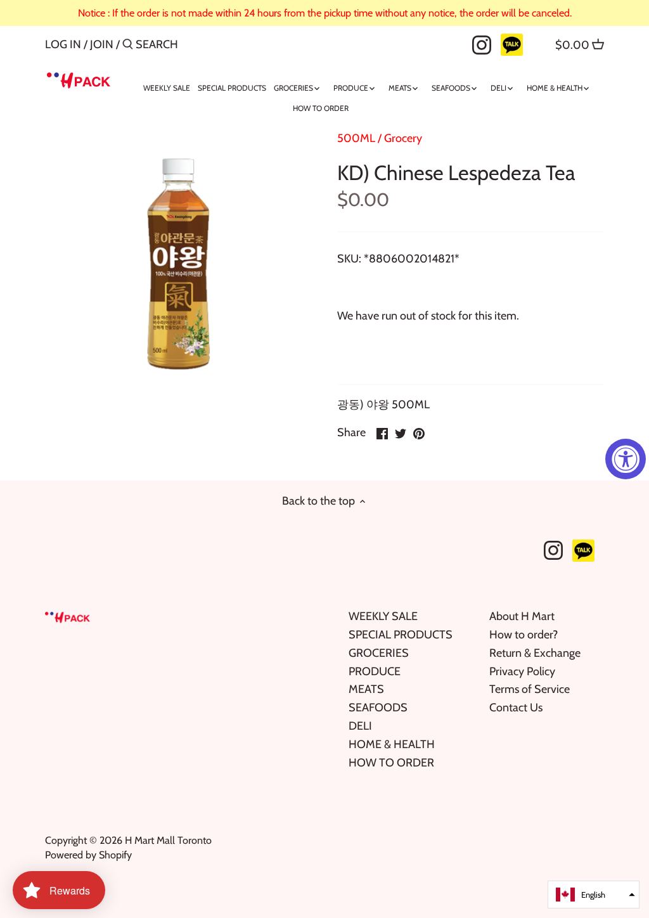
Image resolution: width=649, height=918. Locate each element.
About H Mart (522, 616)
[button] (593, 894)
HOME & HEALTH (392, 744)
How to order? (523, 635)
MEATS (366, 689)
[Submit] (127, 46)
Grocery (403, 138)
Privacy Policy (522, 671)
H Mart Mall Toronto (168, 840)
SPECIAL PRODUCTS (401, 635)
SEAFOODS (378, 707)
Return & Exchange (535, 653)
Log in (63, 44)
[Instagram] (481, 44)
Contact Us (516, 707)
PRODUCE (375, 671)
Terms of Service (529, 689)
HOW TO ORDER (391, 763)
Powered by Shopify (88, 854)
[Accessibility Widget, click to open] (625, 459)
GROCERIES (379, 653)
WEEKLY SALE (383, 616)
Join (101, 44)
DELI (360, 726)
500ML (356, 138)
